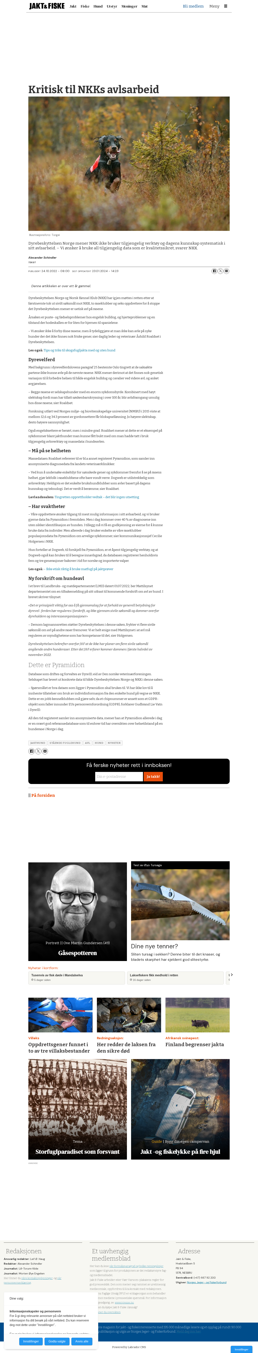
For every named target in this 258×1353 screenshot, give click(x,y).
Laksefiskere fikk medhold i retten (154, 975)
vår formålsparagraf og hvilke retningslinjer (136, 1266)
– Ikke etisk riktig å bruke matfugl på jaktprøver (78, 569)
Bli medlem (193, 6)
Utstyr (112, 6)
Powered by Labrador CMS (129, 1347)
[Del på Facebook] (214, 271)
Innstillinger (241, 1349)
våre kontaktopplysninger (37, 1278)
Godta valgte (57, 1341)
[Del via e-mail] (226, 271)
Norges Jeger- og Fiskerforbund (206, 1282)
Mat (145, 6)
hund (99, 743)
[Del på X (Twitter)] (220, 271)
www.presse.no (124, 1302)
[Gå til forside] (46, 6)
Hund (98, 6)
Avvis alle (81, 1341)
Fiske (85, 6)
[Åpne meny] (225, 6)
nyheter (114, 743)
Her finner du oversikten (105, 1312)
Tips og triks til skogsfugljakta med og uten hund (79, 350)
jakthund (37, 743)
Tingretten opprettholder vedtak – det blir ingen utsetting (97, 497)
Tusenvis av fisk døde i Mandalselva (57, 975)
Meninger (129, 6)
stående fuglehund (65, 743)
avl (87, 743)
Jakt (73, 6)
